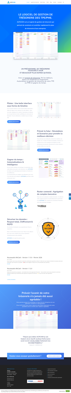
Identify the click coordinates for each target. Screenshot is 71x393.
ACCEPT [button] (67, 391)
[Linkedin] (70, 199)
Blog (51, 2)
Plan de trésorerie (51, 372)
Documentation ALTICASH (52, 370)
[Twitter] (70, 196)
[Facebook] (70, 194)
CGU (8, 386)
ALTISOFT (40, 374)
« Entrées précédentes (11, 279)
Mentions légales (10, 384)
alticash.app (11, 376)
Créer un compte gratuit (54, 356)
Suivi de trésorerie (51, 374)
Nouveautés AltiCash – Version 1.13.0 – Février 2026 (24, 257)
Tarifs (47, 2)
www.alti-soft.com (10, 380)
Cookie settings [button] (62, 391)
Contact (54, 2)
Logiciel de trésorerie (35, 2)
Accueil (28, 2)
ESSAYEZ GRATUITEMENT (14, 121)
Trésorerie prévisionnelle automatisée (55, 377)
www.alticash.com (10, 378)
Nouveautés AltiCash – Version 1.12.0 (19, 269)
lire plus (8, 263)
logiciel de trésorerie (32, 78)
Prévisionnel (50, 375)
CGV (10, 386)
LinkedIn (8, 383)
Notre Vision (42, 2)
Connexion (60, 2)
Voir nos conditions (13, 242)
